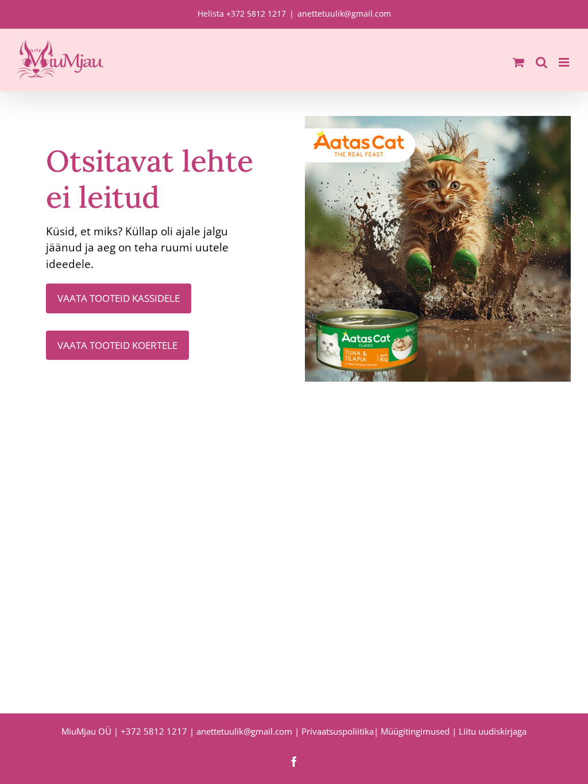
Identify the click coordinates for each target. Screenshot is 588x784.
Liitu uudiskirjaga (493, 731)
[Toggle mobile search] (541, 62)
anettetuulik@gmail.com (344, 13)
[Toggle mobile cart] (518, 62)
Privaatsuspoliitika (337, 731)
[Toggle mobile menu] (565, 62)
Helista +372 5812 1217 (242, 13)
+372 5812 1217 (154, 731)
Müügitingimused (415, 731)
